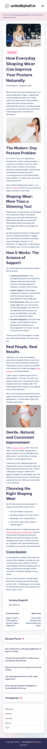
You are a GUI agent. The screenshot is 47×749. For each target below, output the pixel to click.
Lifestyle (12, 52)
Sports (8, 723)
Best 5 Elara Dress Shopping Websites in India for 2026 (23, 650)
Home (5, 15)
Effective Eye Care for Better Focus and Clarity (23, 668)
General (8, 714)
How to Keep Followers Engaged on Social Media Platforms (21, 687)
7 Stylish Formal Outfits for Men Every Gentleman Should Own (22, 659)
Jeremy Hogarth (18, 600)
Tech (7, 728)
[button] (14, 605)
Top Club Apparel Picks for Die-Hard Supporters (21, 677)
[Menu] (42, 6)
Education (9, 709)
